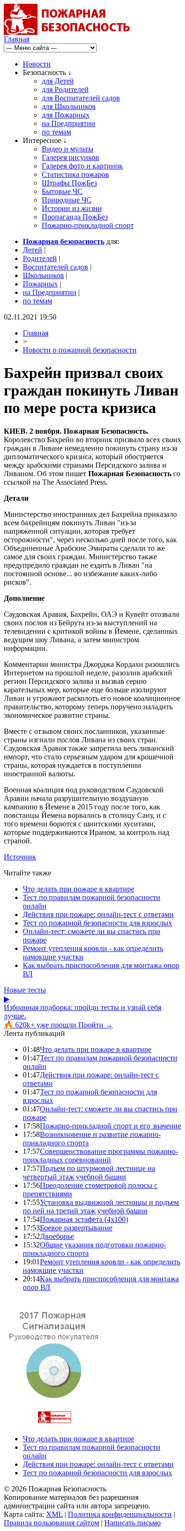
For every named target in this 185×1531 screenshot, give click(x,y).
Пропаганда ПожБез (75, 217)
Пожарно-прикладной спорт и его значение (110, 1126)
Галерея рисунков (70, 157)
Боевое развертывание (76, 1228)
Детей (32, 250)
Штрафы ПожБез (69, 183)
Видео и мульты (67, 149)
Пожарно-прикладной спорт (88, 225)
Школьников (43, 275)
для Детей (58, 81)
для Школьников (69, 106)
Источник (20, 857)
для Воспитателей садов (81, 98)
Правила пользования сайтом (51, 1523)
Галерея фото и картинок (82, 166)
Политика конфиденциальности (120, 1514)
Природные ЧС (67, 200)
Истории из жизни (72, 208)
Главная (16, 39)
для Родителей (65, 89)
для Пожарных (66, 115)
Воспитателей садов (55, 267)
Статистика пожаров (75, 174)
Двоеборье (57, 1236)
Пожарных (40, 284)
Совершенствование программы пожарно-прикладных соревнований (100, 1155)
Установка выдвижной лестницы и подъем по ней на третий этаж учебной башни (101, 1206)
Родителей (40, 258)
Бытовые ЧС (62, 191)
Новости (37, 64)
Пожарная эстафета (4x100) (84, 1219)
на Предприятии (68, 123)
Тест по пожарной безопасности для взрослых (97, 923)
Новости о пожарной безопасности (80, 350)
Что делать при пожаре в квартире (78, 889)
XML (54, 1514)
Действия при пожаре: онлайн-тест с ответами (98, 914)
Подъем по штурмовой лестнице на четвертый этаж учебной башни (89, 1172)
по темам (56, 132)
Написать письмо (132, 1523)
